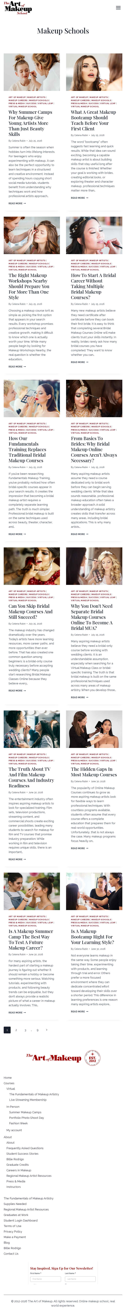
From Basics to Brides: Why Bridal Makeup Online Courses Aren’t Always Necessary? (94, 449)
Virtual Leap (45, 103)
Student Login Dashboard (20, 1220)
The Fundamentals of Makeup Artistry (34, 1094)
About (10, 1142)
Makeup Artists (36, 97)
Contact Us (11, 1253)
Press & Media (17, 103)
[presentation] (32, 72)
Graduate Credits (17, 1164)
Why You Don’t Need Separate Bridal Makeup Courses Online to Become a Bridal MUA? (91, 617)
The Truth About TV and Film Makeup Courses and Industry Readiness (31, 777)
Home (8, 1077)
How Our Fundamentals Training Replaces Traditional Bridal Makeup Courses (27, 449)
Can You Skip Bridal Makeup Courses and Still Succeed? (31, 611)
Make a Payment (15, 1237)
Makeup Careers (18, 100)
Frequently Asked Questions (24, 1148)
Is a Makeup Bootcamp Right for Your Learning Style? (92, 936)
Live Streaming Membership (28, 1099)
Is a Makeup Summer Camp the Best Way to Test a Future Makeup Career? (31, 939)
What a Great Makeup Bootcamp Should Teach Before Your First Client (93, 120)
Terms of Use (12, 1226)
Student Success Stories (22, 1153)
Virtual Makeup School (23, 106)
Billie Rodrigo (15, 1159)
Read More (17, 203)
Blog (7, 1242)
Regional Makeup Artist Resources (28, 1175)
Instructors (13, 1186)
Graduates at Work (16, 1215)
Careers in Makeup (18, 1170)
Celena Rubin (19, 140)
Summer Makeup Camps (25, 1112)
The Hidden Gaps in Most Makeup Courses (94, 772)
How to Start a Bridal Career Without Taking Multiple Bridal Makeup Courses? (93, 286)
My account (14, 1130)
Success (31, 103)
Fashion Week (18, 1123)
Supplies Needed (15, 1204)
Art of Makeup (17, 97)
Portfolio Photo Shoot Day (26, 1117)
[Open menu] (118, 7)
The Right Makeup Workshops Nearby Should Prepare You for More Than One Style (29, 286)
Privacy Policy (13, 1231)
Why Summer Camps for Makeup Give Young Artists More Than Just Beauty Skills (30, 123)
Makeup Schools (39, 100)
